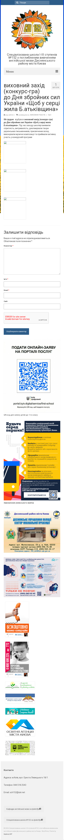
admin (11, 115)
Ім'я (6, 279)
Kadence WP (8, 834)
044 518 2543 (19, 785)
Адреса (7, 777)
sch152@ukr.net (17, 792)
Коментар (8, 246)
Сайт (6, 301)
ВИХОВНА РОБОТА (37, 115)
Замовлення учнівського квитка (19, 503)
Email (6, 290)
